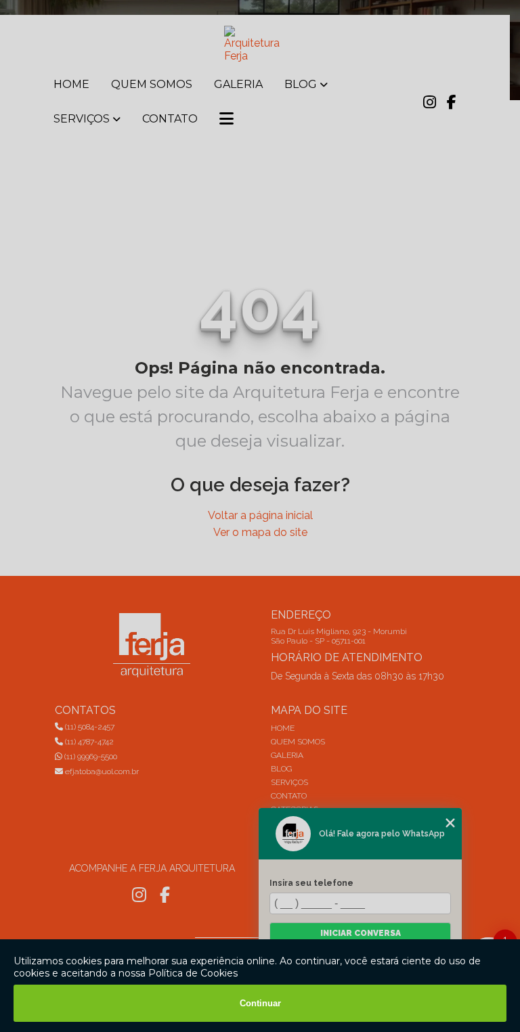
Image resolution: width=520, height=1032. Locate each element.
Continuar (260, 1003)
